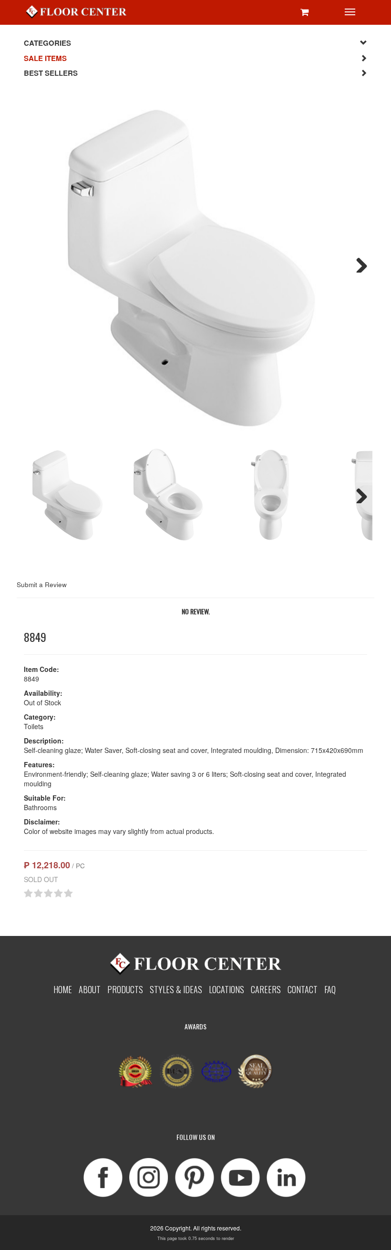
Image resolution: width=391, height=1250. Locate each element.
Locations (226, 989)
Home (62, 989)
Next (358, 263)
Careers (266, 989)
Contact (303, 989)
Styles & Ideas (176, 989)
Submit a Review (42, 584)
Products (125, 989)
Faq (330, 989)
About (90, 989)
